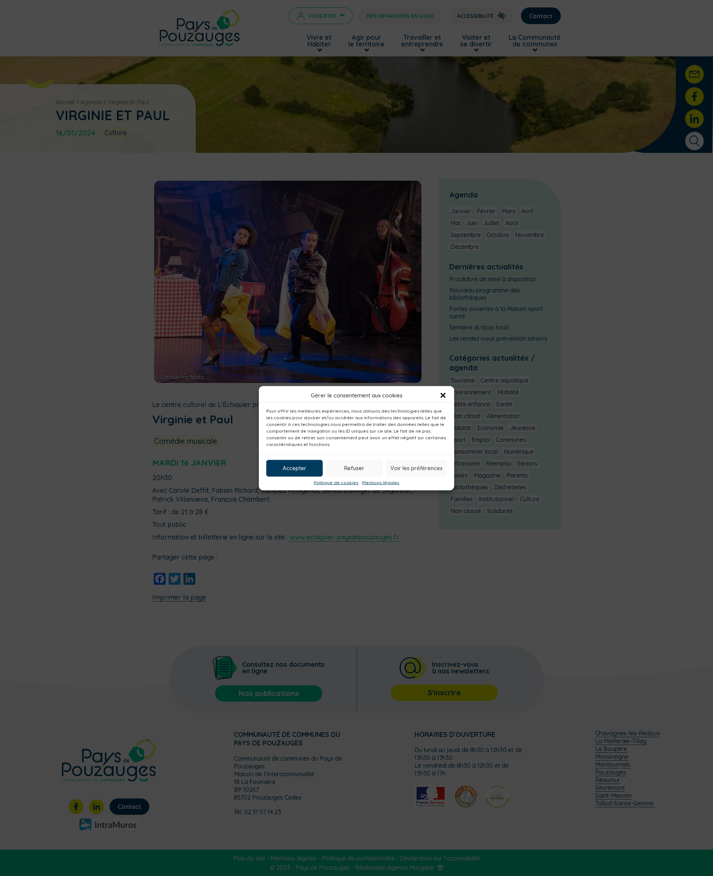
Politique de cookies (336, 482)
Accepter (294, 468)
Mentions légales (380, 482)
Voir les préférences (416, 468)
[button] (443, 395)
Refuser (354, 468)
